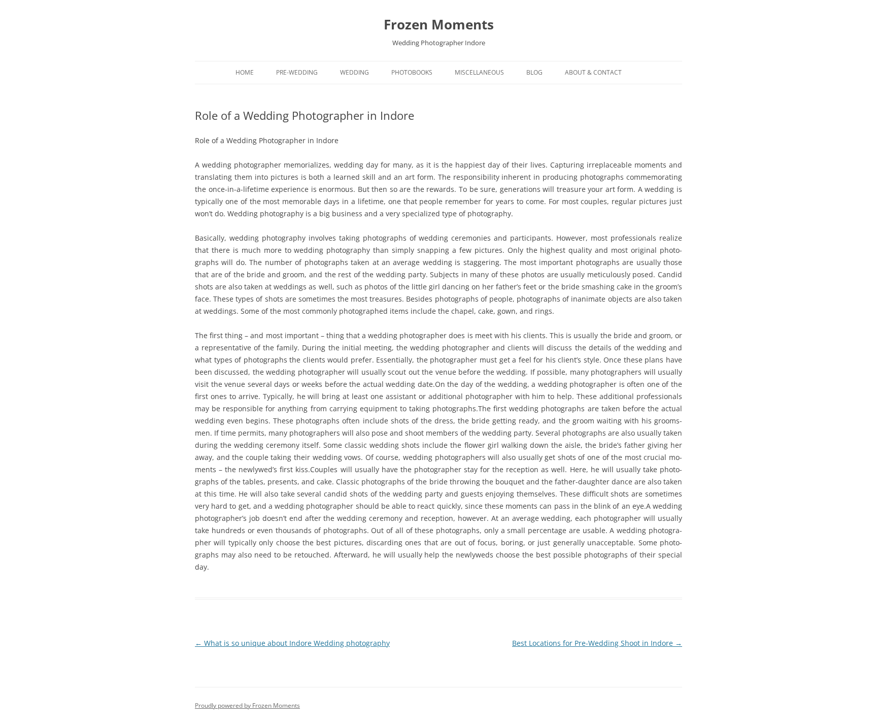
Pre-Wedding (297, 72)
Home (244, 72)
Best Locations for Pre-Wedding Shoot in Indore (597, 643)
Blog (534, 72)
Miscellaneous (479, 72)
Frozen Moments (439, 24)
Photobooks (411, 72)
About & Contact (593, 72)
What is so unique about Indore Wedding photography (292, 643)
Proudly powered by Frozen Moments (247, 705)
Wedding (354, 72)
